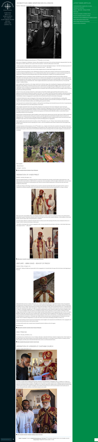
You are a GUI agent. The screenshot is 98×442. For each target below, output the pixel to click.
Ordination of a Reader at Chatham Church (34, 346)
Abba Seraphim (20, 170)
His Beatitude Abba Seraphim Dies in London (34, 3)
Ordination (41, 259)
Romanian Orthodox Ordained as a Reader (81, 15)
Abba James (19, 259)
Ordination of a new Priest (27, 174)
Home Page (7, 13)
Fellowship (7, 18)
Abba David (19, 327)
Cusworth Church (30, 259)
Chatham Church (35, 434)
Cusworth (24, 259)
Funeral (35, 327)
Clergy (32, 170)
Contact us (7, 24)
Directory (7, 23)
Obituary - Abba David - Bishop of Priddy (81, 10)
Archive (7, 21)
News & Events (7, 16)
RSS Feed (44, 438)
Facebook (24, 438)
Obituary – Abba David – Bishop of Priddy (33, 263)
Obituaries (36, 170)
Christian (41, 434)
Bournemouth (27, 342)
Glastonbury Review (7, 19)
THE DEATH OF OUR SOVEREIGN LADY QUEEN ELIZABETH (85, 17)
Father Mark (36, 259)
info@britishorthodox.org (35, 438)
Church (34, 342)
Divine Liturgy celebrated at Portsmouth (81, 21)
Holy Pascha (21, 332)
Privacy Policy (36, 439)
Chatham (29, 434)
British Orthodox (27, 170)
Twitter (20, 438)
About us (8, 14)
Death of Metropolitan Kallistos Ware (81, 19)
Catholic (31, 342)
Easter (37, 342)
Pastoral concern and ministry (79, 23)
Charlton (25, 434)
